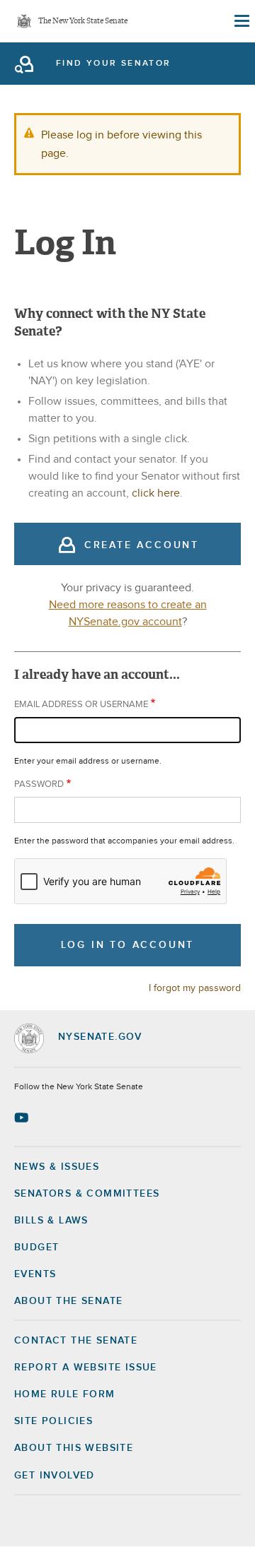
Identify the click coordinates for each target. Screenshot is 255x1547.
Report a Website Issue (85, 1368)
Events (35, 1274)
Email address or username (81, 704)
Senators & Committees (86, 1194)
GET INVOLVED (54, 1476)
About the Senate (68, 1301)
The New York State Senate (83, 21)
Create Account (141, 545)
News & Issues (56, 1167)
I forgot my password (195, 988)
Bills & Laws (51, 1221)
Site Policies (53, 1421)
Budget (36, 1247)
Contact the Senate (75, 1341)
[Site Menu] (241, 21)
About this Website (73, 1448)
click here (156, 493)
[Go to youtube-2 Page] (23, 1117)
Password (39, 784)
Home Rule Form (64, 1394)
